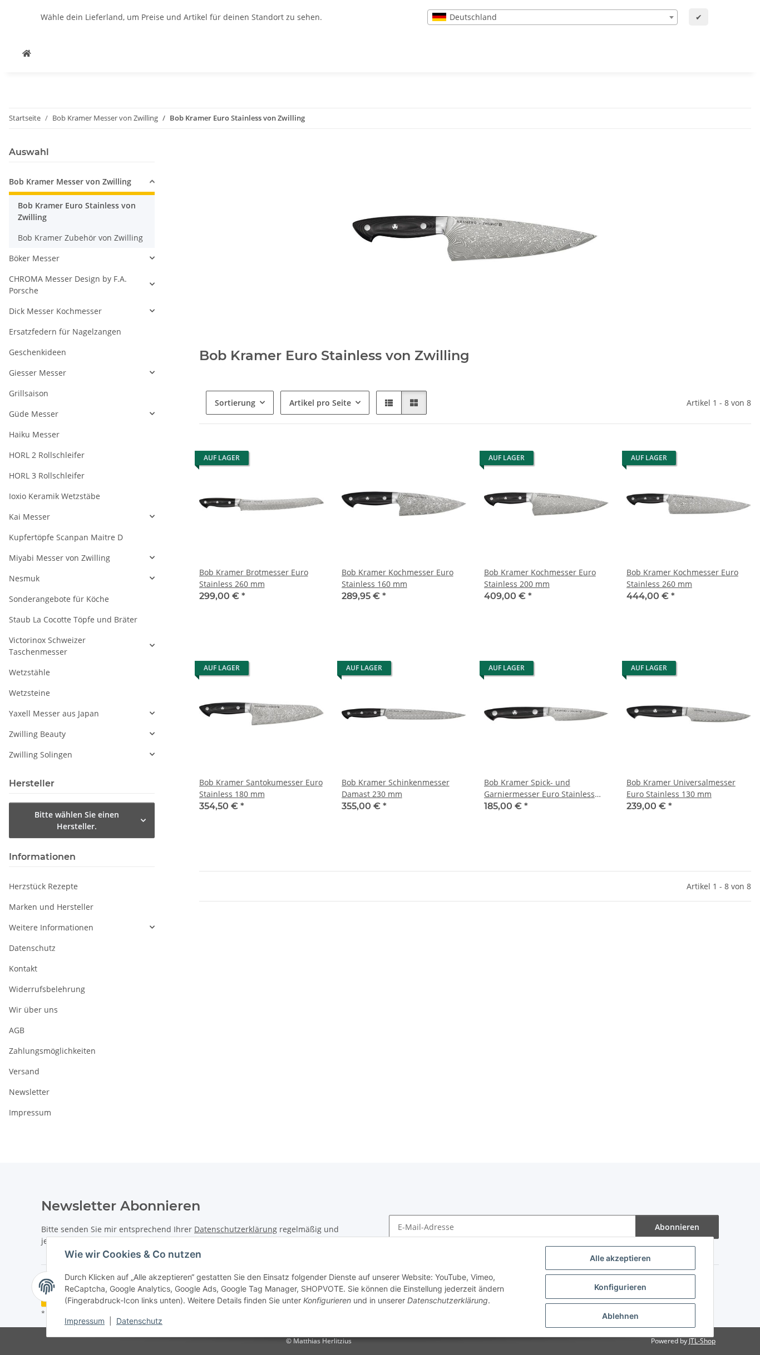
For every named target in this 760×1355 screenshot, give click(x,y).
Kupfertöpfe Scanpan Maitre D (66, 537)
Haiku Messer (34, 434)
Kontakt (23, 968)
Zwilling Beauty (37, 734)
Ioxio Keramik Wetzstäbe (54, 496)
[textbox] (552, 17)
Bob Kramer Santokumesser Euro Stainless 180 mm (261, 788)
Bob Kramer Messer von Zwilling (70, 181)
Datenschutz (139, 1321)
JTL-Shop (702, 1341)
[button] (389, 403)
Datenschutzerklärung (235, 1229)
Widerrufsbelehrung (47, 989)
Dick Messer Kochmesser (55, 311)
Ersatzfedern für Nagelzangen (65, 331)
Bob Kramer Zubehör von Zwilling (80, 237)
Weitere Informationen (51, 927)
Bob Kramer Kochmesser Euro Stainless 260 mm (682, 578)
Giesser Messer (37, 372)
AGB (16, 1030)
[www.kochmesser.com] (27, 53)
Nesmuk (24, 578)
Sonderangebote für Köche (59, 599)
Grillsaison (28, 393)
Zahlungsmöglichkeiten (52, 1050)
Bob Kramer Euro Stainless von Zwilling (77, 211)
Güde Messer (33, 414)
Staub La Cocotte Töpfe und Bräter (73, 619)
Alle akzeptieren (620, 1258)
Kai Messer (29, 516)
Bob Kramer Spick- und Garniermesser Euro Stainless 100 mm (539, 788)
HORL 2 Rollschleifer (47, 455)
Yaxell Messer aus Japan (54, 713)
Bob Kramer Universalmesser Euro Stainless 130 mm (681, 788)
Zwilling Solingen (40, 754)
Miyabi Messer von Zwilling (59, 557)
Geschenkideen (37, 352)
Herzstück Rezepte (43, 886)
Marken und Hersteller (51, 906)
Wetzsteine (29, 693)
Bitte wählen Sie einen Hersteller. (76, 820)
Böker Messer (34, 258)
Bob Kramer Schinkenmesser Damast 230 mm (396, 788)
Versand (24, 1071)
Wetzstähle (29, 672)
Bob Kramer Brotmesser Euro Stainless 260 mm (253, 578)
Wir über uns (33, 1009)
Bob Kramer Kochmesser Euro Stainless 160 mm (397, 578)
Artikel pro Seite (320, 402)
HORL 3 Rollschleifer (47, 475)
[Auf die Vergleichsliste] (276, 461)
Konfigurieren (620, 1287)
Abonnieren (677, 1227)
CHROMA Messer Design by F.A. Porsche (68, 284)
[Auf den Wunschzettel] (305, 461)
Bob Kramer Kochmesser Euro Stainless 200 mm (540, 578)
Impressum (85, 1321)
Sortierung (235, 402)
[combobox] (552, 17)
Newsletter (29, 1092)
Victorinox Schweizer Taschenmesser (47, 646)
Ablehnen (620, 1316)
